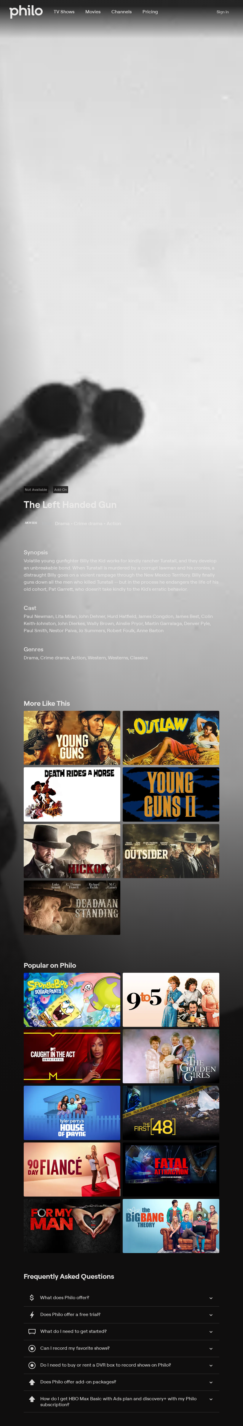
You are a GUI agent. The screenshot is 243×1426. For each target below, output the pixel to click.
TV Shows (64, 11)
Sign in (223, 11)
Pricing (150, 11)
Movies (92, 11)
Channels (121, 11)
